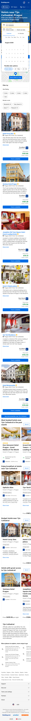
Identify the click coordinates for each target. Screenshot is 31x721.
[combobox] (15, 25)
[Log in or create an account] (24, 3)
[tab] (9, 33)
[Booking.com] (5, 2)
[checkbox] (23, 46)
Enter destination (10, 24)
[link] (6, 93)
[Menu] (29, 3)
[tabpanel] (15, 54)
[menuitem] (5, 7)
